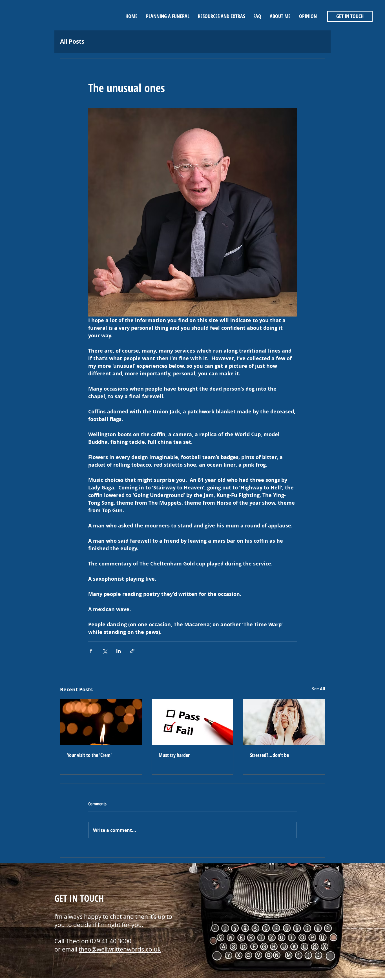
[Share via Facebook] (91, 651)
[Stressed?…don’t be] (284, 722)
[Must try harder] (192, 722)
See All (318, 688)
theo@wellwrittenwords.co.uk (120, 949)
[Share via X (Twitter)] (104, 651)
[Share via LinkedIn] (118, 651)
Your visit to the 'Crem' (89, 755)
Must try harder (174, 755)
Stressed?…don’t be (269, 755)
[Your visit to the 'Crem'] (101, 722)
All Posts (72, 41)
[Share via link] (132, 651)
